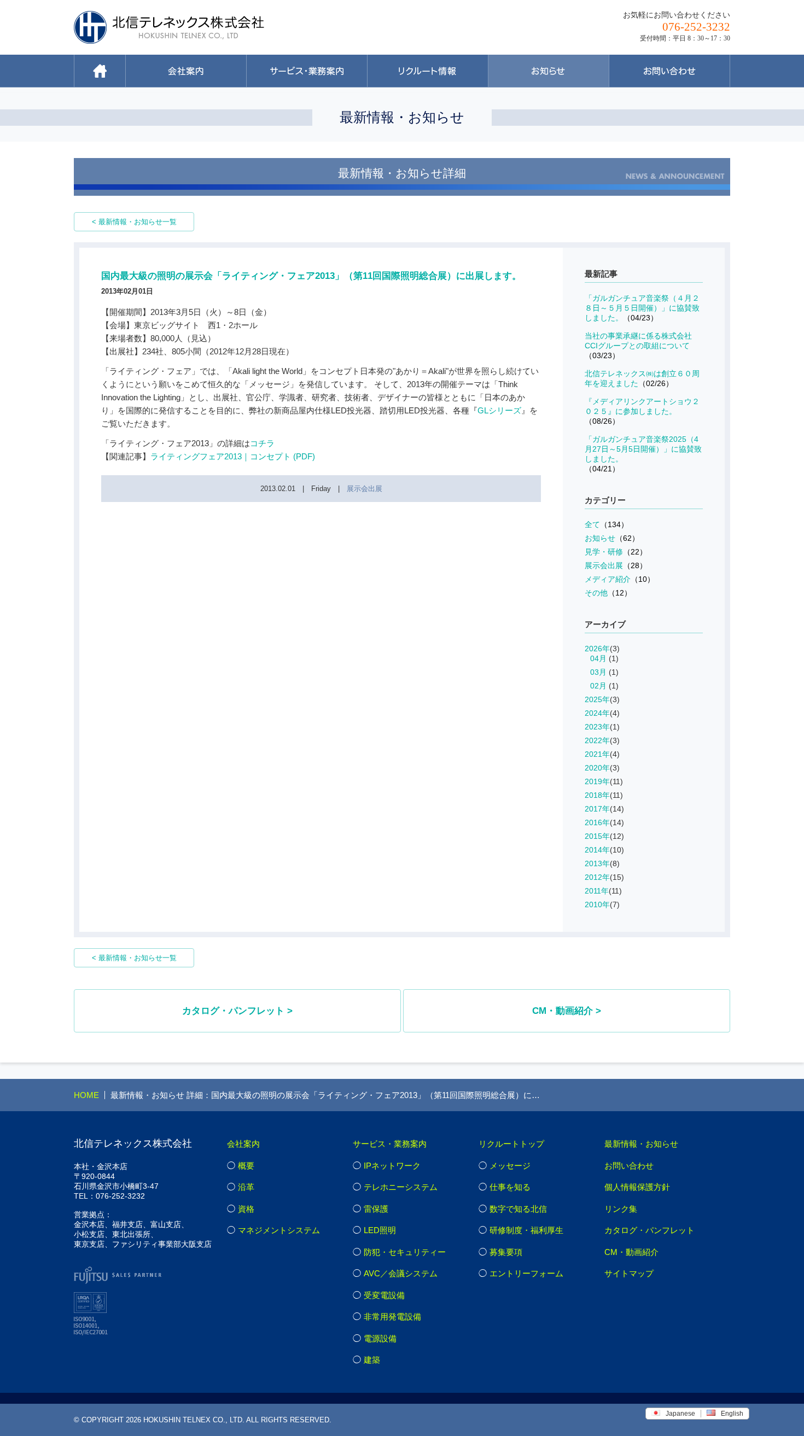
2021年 (597, 754)
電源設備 (380, 1338)
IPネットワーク (392, 1165)
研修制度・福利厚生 (526, 1230)
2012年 (597, 877)
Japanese (680, 1413)
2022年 (597, 740)
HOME (86, 1095)
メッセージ (510, 1165)
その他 (608, 592)
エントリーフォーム (526, 1273)
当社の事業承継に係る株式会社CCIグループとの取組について (638, 345)
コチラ (262, 443)
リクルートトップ (511, 1143)
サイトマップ (629, 1273)
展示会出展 (364, 488)
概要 (246, 1165)
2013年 (597, 863)
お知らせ (612, 538)
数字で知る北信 (518, 1208)
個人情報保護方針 (637, 1187)
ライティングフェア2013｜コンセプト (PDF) (232, 456)
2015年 (597, 836)
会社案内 (243, 1143)
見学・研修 (616, 551)
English (732, 1413)
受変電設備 (384, 1295)
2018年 (597, 795)
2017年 (597, 808)
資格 (246, 1208)
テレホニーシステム (401, 1187)
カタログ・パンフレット (649, 1230)
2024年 (597, 713)
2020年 (597, 767)
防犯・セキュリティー (405, 1252)
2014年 (597, 849)
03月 (598, 672)
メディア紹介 (620, 579)
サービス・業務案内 (390, 1143)
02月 (598, 685)
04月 (598, 658)
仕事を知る (510, 1187)
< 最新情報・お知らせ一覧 (134, 222)
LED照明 (380, 1230)
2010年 (597, 904)
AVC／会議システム (401, 1273)
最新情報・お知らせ (641, 1143)
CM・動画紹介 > (566, 1011)
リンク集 (620, 1208)
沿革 (246, 1187)
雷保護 (376, 1208)
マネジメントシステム (279, 1230)
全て (606, 524)
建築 (372, 1359)
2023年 (597, 726)
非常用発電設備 (392, 1316)
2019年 (597, 781)
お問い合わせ (629, 1165)
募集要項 (506, 1252)
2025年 (597, 699)
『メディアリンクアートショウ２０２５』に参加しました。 (642, 411)
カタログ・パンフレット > (237, 1011)
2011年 (597, 890)
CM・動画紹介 (631, 1252)
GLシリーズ (499, 410)
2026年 (597, 648)
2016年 (597, 822)
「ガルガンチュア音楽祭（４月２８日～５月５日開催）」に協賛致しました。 (642, 308)
